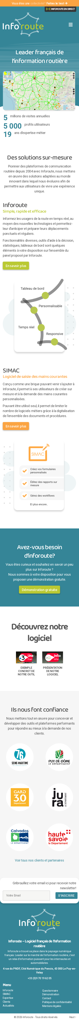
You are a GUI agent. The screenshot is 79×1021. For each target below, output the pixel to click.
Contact (46, 998)
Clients (6, 1001)
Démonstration (50, 994)
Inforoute (8, 990)
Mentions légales (51, 1006)
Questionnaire (50, 990)
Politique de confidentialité (57, 1002)
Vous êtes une (38, 3)
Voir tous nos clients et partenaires (39, 860)
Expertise (8, 997)
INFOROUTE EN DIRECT (63, 9)
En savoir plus (16, 266)
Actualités (8, 1005)
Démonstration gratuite (39, 590)
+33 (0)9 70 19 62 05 (39, 978)
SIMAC (6, 994)
